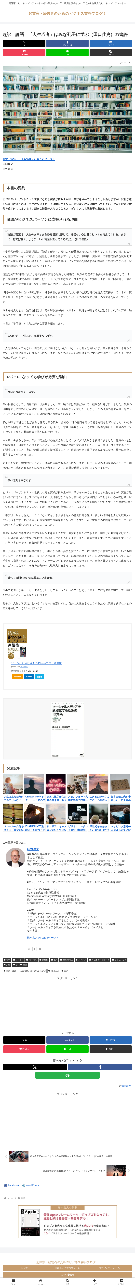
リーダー (20, 960)
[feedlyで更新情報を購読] (40, 949)
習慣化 (45, 960)
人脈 (8, 965)
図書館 (39, 677)
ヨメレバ (24, 666)
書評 (55, 960)
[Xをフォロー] (29, 949)
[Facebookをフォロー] (34, 949)
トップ (24, 1268)
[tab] (12, 1185)
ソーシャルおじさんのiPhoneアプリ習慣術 (36, 663)
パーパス (33, 960)
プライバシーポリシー (110, 1268)
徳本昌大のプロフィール (67, 1268)
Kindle (29, 677)
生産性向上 (68, 960)
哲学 (8, 960)
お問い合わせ (67, 1274)
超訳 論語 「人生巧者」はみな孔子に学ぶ (26, 971)
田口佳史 (55, 971)
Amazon (17, 677)
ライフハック (120, 960)
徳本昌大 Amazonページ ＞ (43, 937)
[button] (111, 52)
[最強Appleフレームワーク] (67, 1221)
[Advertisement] (67, 1004)
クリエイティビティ (100, 960)
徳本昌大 (33, 849)
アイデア (82, 960)
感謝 (25, 965)
